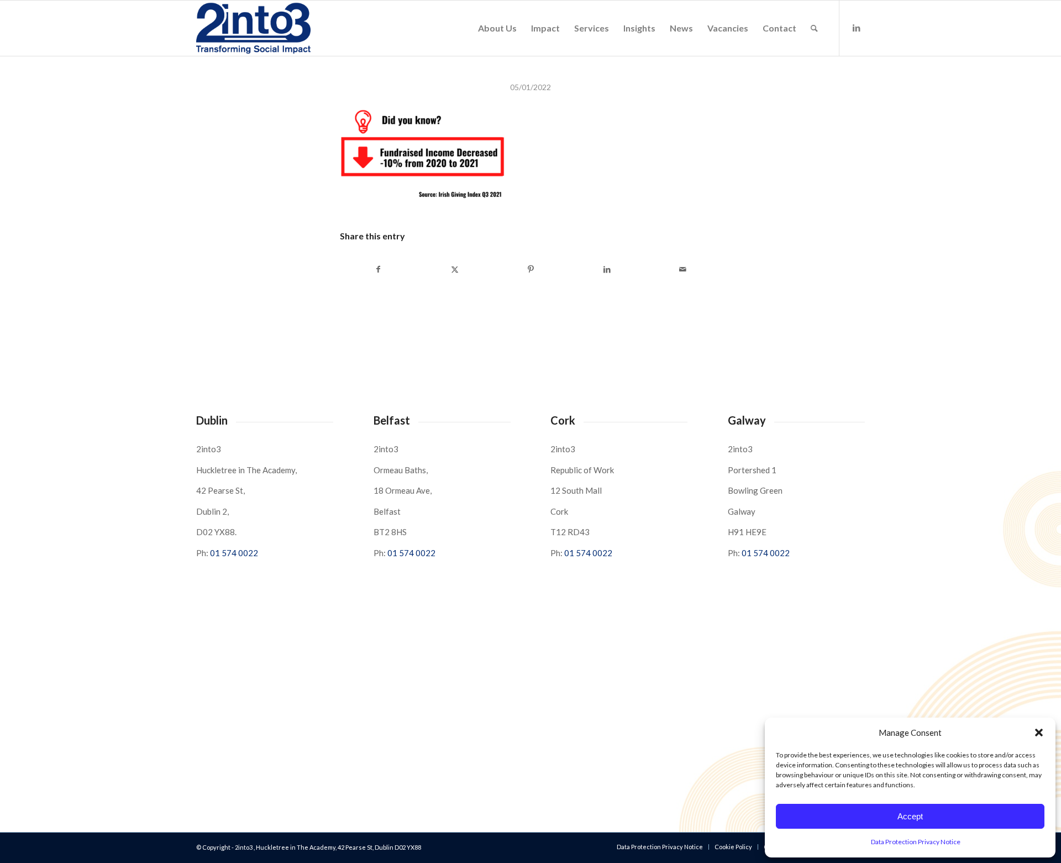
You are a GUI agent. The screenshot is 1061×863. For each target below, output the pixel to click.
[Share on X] (455, 269)
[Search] (814, 28)
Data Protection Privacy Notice (915, 842)
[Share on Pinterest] (531, 269)
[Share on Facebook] (378, 269)
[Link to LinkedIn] (856, 27)
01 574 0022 (234, 553)
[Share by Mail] (683, 269)
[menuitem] (497, 28)
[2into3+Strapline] (253, 28)
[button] (1038, 732)
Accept (910, 816)
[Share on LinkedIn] (607, 269)
